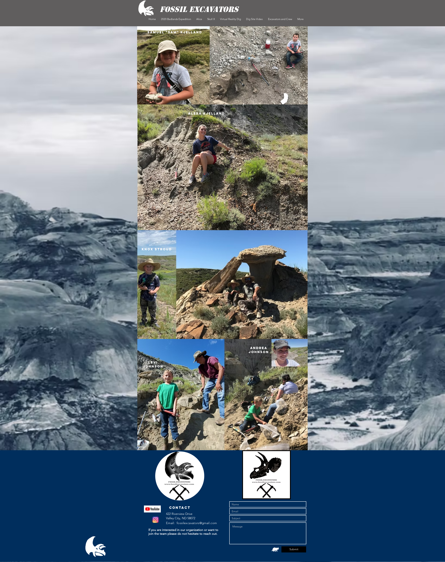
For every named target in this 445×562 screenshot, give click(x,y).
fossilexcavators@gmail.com (197, 523)
